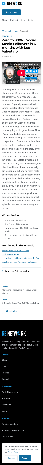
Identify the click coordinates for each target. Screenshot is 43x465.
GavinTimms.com (10, 392)
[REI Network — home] (12, 4)
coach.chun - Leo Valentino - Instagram (19, 262)
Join (23, 20)
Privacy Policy (13, 452)
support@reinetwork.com (13, 430)
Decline (11, 458)
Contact (31, 20)
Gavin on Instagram (10, 254)
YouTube (6, 398)
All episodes (11, 311)
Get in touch (11, 12)
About (4, 20)
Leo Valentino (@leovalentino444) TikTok (20, 258)
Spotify (5, 411)
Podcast (14, 20)
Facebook (6, 404)
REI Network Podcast (10, 31)
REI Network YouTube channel (15, 250)
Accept (25, 458)
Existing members (10, 424)
